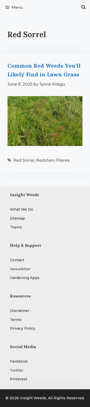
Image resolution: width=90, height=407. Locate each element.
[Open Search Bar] (83, 7)
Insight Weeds (33, 398)
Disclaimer (19, 310)
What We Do (21, 209)
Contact (17, 260)
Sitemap (17, 218)
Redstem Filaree (53, 160)
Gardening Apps (25, 277)
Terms (16, 319)
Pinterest (18, 379)
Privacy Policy (22, 328)
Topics (16, 227)
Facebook (19, 361)
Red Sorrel (23, 160)
